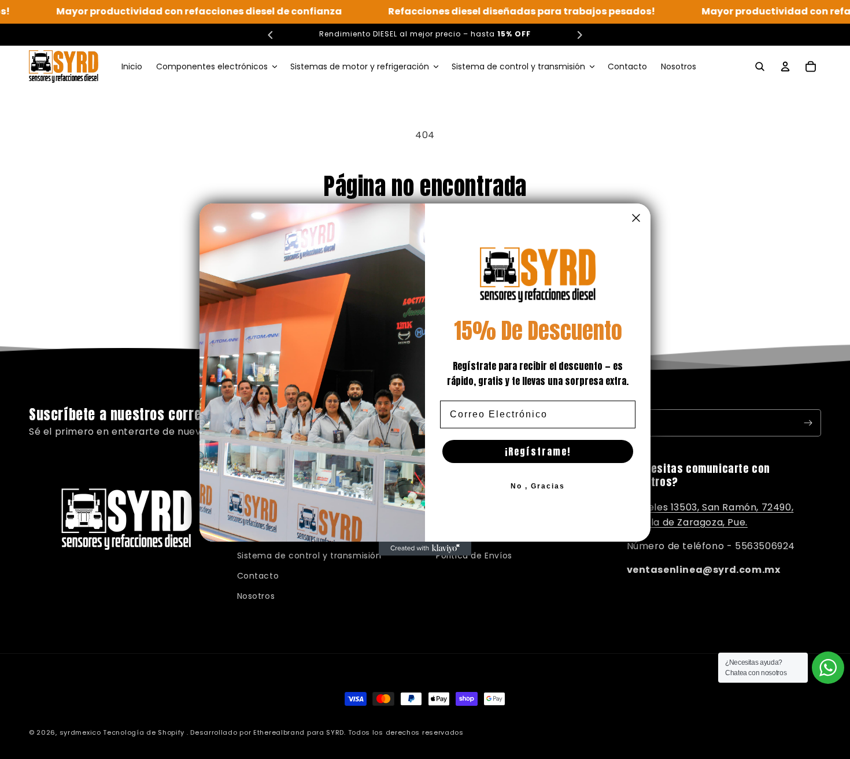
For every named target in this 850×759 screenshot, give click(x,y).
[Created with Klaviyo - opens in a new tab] (425, 549)
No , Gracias (538, 486)
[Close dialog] (636, 218)
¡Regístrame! (538, 451)
